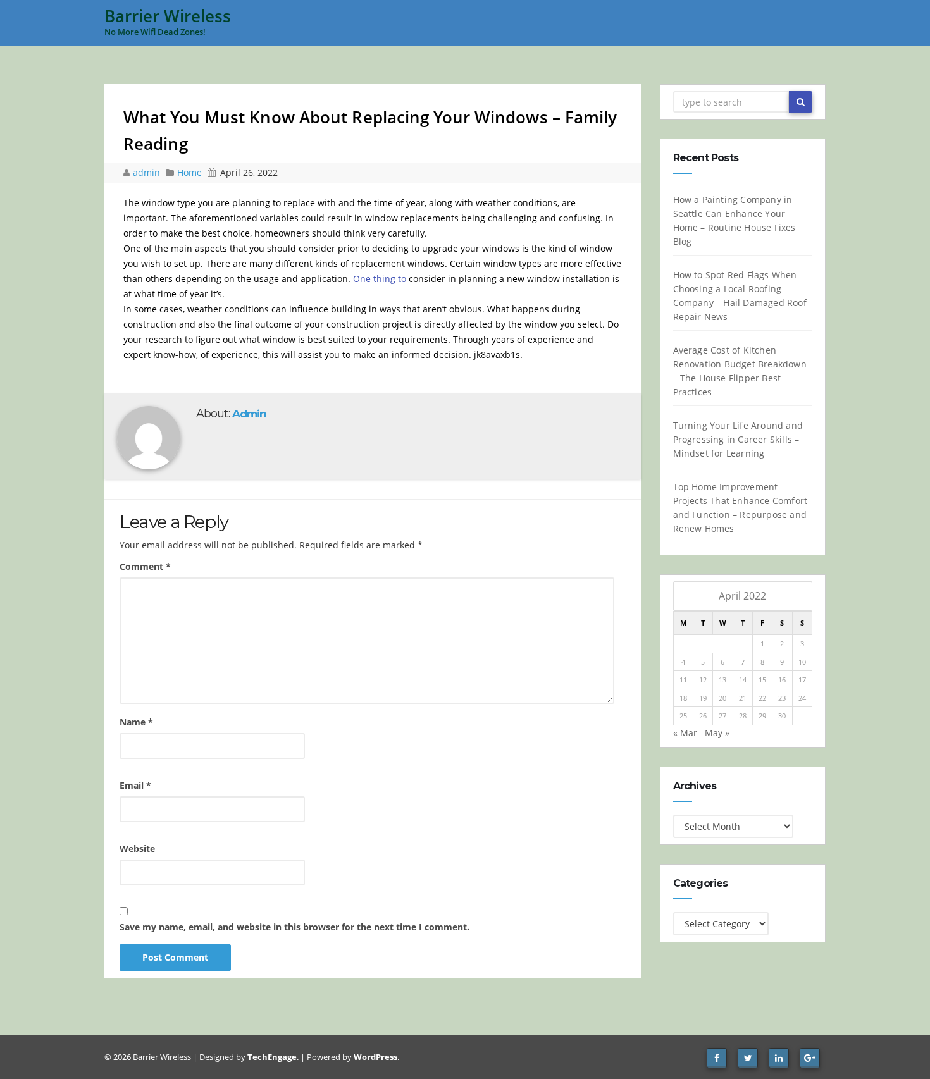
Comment (145, 566)
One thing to (379, 279)
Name (136, 722)
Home (189, 172)
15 (762, 679)
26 (703, 715)
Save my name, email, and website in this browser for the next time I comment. (294, 927)
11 (683, 679)
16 (782, 679)
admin (148, 172)
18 (683, 698)
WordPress (375, 1057)
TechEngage (272, 1057)
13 (722, 679)
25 (683, 715)
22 (762, 698)
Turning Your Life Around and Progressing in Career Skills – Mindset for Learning (738, 439)
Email (135, 785)
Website (137, 848)
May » (717, 733)
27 (722, 715)
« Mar (685, 733)
